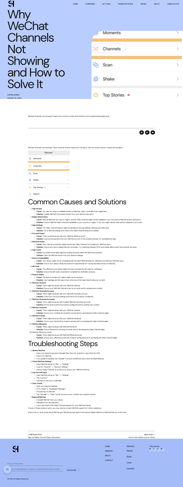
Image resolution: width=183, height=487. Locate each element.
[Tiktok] (158, 450)
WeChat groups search (72, 412)
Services (109, 451)
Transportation (125, 4)
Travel (143, 4)
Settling (106, 4)
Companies (90, 4)
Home (75, 4)
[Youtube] (151, 450)
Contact (109, 460)
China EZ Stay (173, 4)
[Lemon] (155, 450)
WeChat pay (57, 412)
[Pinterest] (162, 450)
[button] (141, 132)
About (157, 4)
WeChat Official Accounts (41, 332)
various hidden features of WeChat (98, 412)
